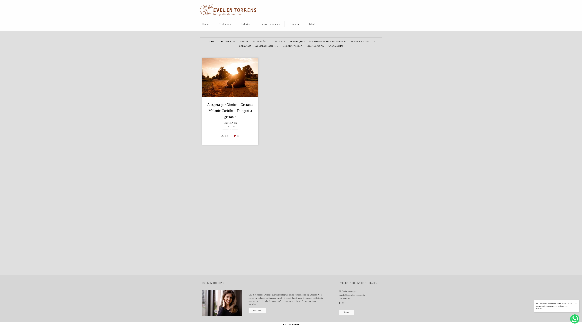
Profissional (315, 46)
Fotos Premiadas (270, 24)
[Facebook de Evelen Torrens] (339, 303)
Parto (244, 42)
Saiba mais (257, 311)
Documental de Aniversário (327, 42)
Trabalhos (225, 24)
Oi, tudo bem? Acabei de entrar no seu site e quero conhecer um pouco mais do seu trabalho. (554, 306)
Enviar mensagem (349, 291)
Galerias (246, 24)
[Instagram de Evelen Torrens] (343, 303)
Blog (312, 24)
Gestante (279, 42)
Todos (210, 42)
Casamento (335, 46)
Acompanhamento (266, 46)
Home (205, 24)
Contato (294, 24)
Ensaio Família (292, 46)
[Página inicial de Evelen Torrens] (228, 10)
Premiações (297, 42)
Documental (228, 42)
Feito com (291, 324)
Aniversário (260, 42)
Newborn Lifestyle (363, 42)
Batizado (245, 46)
